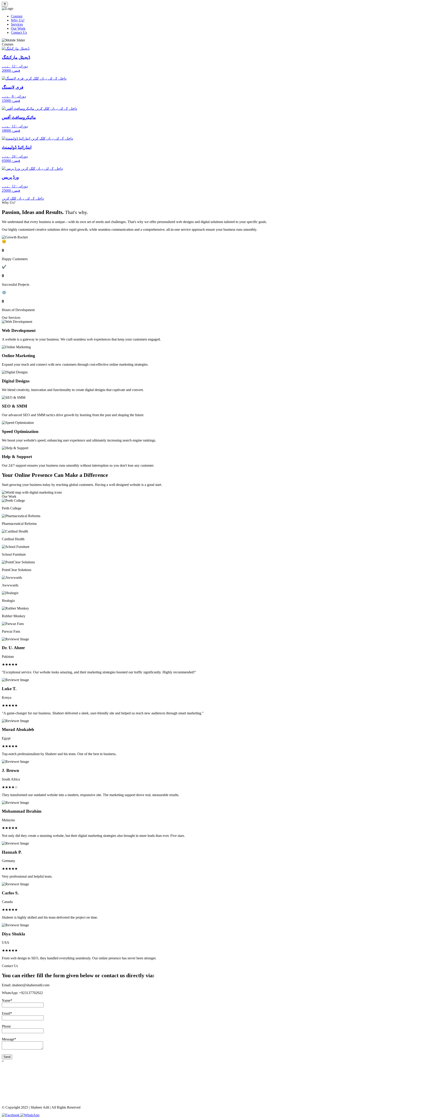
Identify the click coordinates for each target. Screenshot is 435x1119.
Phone (6, 1026)
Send (7, 1057)
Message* (9, 1039)
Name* (7, 1000)
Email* (7, 1013)
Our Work (18, 28)
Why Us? (17, 20)
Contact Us (19, 32)
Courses (16, 16)
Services (17, 24)
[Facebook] (11, 1115)
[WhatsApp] (29, 1115)
